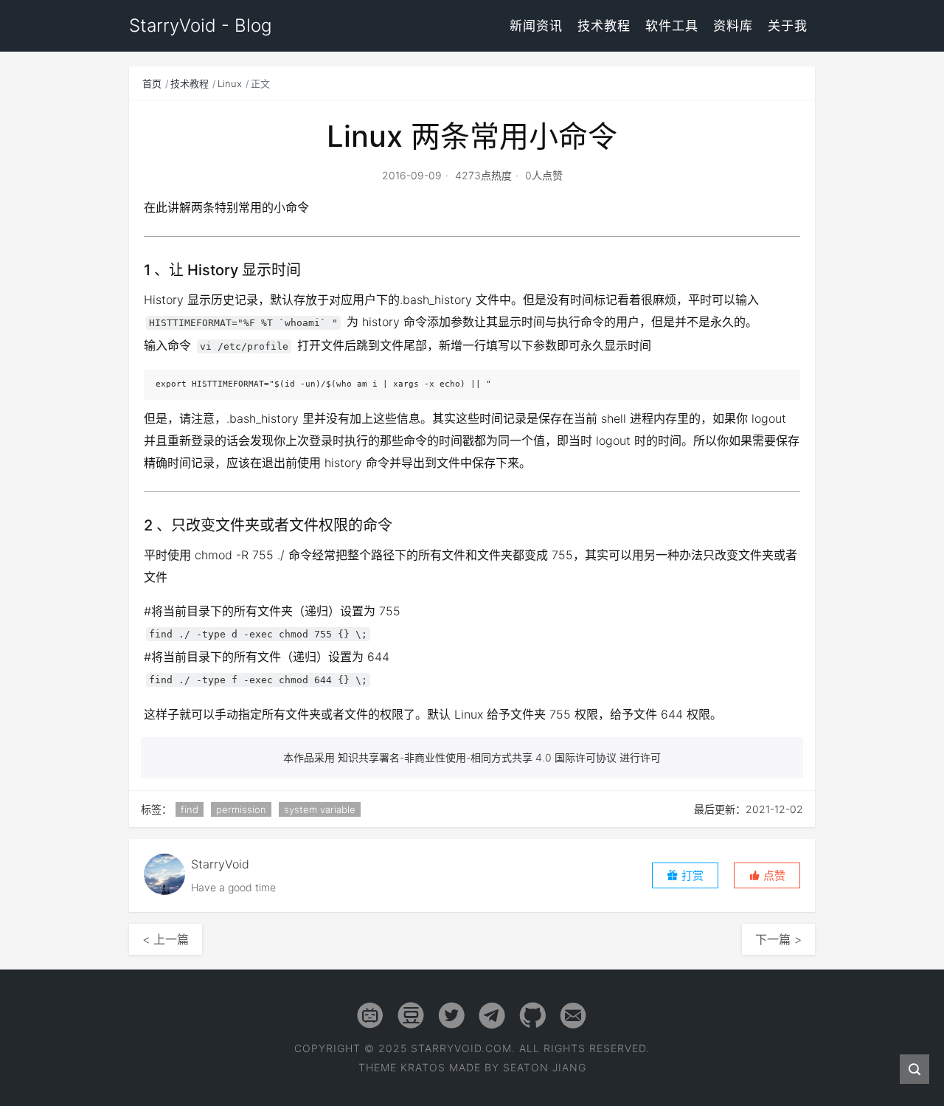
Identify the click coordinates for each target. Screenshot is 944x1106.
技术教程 (604, 25)
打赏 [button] (691, 875)
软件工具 (671, 25)
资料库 (733, 25)
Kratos (422, 1067)
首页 (152, 83)
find (189, 809)
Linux (230, 83)
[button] (767, 875)
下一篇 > (778, 939)
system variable (319, 809)
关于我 (788, 25)
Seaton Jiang (544, 1067)
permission (241, 809)
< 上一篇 (165, 939)
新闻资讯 (536, 25)
